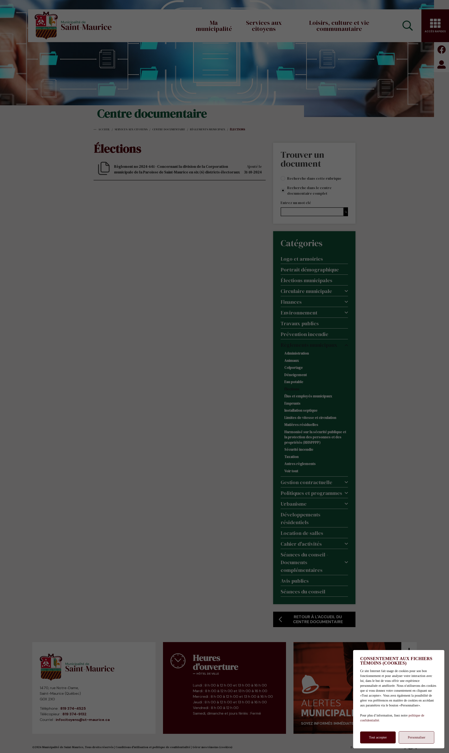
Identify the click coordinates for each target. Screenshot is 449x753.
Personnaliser (416, 737)
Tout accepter (378, 737)
